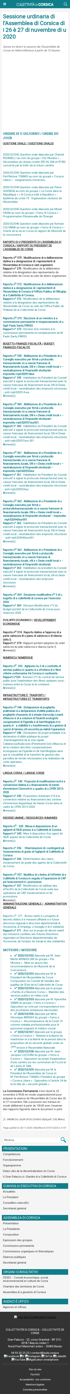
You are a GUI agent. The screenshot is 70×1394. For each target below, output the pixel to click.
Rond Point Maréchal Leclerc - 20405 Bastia (35, 1346)
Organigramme (12, 1165)
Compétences (11, 1154)
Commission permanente (18, 1245)
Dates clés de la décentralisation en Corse (29, 1171)
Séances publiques (14, 1257)
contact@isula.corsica (45, 1353)
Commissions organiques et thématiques (28, 1251)
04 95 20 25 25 (20, 1353)
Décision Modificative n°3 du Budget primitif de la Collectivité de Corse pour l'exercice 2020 (32, 604)
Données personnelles (35, 1389)
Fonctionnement (13, 1160)
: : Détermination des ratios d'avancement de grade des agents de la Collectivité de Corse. (35, 857)
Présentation (11, 1223)
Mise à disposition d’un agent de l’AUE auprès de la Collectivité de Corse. (33, 832)
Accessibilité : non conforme (35, 1379)
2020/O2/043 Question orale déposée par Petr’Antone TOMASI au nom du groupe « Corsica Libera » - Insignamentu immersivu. (33, 176)
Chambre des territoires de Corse (23, 1286)
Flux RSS (35, 1374)
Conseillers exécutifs (16, 1202)
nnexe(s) (9, 396)
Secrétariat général (14, 1208)
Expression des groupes (17, 1240)
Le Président (10, 1197)
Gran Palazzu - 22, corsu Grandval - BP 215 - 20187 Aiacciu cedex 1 (35, 1341)
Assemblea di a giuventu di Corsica (24, 1292)
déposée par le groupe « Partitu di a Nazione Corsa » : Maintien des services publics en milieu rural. (37, 992)
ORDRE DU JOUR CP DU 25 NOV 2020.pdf (29, 1119)
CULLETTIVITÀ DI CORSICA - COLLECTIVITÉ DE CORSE (35, 1331)
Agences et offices (14, 1307)
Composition (11, 1234)
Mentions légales (35, 1384)
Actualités (9, 1191)
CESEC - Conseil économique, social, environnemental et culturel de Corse (25, 1279)
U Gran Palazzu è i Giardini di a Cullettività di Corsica (34, 1176)
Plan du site (35, 1369)
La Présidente (11, 1229)
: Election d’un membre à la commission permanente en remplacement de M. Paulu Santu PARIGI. (33, 327)
